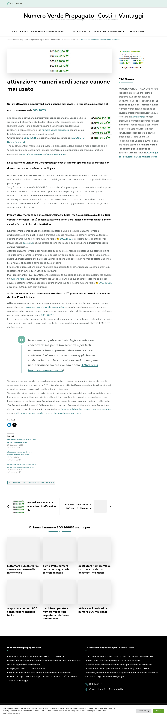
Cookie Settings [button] (144, 710)
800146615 (39, 110)
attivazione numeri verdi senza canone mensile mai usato (19, 453)
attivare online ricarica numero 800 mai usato (92, 610)
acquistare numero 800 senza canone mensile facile (22, 612)
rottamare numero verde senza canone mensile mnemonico (23, 569)
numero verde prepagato (55, 129)
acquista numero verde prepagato (45, 307)
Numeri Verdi (137, 31)
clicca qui (28, 242)
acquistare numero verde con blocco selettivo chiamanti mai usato (94, 569)
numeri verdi (138, 116)
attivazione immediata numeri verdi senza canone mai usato (21, 441)
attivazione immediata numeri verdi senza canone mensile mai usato (21, 465)
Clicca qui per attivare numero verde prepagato (38, 31)
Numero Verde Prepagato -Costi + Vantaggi (83, 16)
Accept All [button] (158, 710)
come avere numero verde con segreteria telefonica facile (56, 569)
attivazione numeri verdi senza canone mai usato (32, 482)
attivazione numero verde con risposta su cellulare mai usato (48, 413)
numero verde (18, 278)
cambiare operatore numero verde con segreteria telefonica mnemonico (56, 613)
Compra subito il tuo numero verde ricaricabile (86, 409)
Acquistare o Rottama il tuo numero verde (98, 31)
